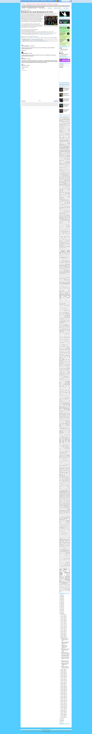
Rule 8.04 (62, 506)
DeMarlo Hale (64, 233)
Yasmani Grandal (61, 587)
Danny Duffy (64, 222)
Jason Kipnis (61, 307)
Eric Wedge (65, 259)
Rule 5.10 (67, 493)
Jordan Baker (66, 337)
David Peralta (65, 230)
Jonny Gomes (61, 337)
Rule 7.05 (65, 500)
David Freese (67, 228)
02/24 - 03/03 (63, 707)
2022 (61, 600)
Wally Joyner (65, 581)
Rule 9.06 (60, 509)
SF (67, 517)
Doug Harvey (63, 244)
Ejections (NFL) (66, 253)
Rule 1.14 (62, 463)
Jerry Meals (61, 318)
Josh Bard (61, 341)
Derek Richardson (66, 235)
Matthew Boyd (61, 393)
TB (59, 540)
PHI (66, 424)
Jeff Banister (65, 310)
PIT (69, 424)
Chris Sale (68, 201)
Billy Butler (60, 157)
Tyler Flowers (64, 568)
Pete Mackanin (61, 434)
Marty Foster (66, 384)
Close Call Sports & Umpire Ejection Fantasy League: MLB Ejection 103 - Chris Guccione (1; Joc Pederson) (63, 55)
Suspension (67, 539)
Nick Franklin (65, 419)
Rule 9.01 (63, 507)
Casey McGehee (66, 191)
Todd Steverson (62, 552)
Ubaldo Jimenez (67, 570)
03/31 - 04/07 (63, 700)
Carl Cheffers (62, 187)
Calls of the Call (61, 186)
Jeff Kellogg (65, 312)
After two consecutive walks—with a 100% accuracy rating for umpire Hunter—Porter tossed (38, 37)
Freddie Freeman (66, 269)
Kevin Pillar (63, 352)
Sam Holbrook (67, 520)
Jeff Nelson (68, 313)
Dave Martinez (67, 225)
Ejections (63, 251)
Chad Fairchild (67, 193)
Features (67, 262)
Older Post (56, 101)
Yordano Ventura (67, 588)
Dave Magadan (62, 225)
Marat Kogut (62, 374)
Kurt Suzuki (64, 356)
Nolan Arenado (67, 422)
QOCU (60, 440)
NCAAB (64, 413)
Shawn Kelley (65, 532)
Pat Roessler (61, 429)
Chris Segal (66, 202)
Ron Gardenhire (67, 455)
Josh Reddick (61, 342)
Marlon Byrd (62, 383)
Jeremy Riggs (67, 316)
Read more (64, 31)
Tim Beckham (68, 546)
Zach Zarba (61, 590)
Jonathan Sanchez (66, 336)
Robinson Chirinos (62, 454)
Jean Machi (68, 309)
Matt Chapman (66, 389)
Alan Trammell (67, 124)
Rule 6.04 (63, 496)
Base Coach (68, 149)
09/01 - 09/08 (63, 669)
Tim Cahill (61, 547)
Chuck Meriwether (62, 204)
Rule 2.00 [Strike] (65, 479)
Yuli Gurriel (61, 589)
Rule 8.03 (68, 505)
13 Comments (33, 39)
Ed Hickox (63, 246)
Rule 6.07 (66, 497)
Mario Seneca (61, 376)
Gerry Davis (68, 277)
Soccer (64, 533)
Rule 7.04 (60, 500)
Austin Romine (67, 145)
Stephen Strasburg (64, 535)
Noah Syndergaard (61, 422)
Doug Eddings (67, 243)
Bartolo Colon (63, 149)
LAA (69, 357)
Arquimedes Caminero (62, 143)
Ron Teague (68, 457)
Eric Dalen (66, 257)
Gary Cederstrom (62, 272)
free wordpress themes (46, 731)
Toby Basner (63, 551)
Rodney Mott (61, 455)
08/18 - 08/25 (63, 672)
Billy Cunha (64, 157)
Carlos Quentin (65, 189)
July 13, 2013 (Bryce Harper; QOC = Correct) (44, 34)
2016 (61, 609)
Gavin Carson (67, 273)
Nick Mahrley (65, 420)
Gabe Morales (66, 271)
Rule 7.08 (68, 501)
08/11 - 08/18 (63, 673)
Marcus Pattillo (61, 375)
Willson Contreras (67, 584)
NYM (69, 414)
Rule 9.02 (67, 507)
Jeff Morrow (63, 313)
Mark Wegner (68, 382)
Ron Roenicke (63, 457)
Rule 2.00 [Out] (67, 475)
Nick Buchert (61, 419)
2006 (61, 721)
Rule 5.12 (65, 494)
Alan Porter (61, 124)
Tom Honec (60, 554)
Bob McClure (63, 161)
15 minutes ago (61, 51)
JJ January (66, 298)
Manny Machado (67, 373)
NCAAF (68, 413)
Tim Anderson (63, 546)
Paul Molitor (65, 430)
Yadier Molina (67, 585)
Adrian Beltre (64, 122)
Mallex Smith (64, 372)
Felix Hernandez (61, 263)
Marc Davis (67, 374)
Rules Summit (66, 510)
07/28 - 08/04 (63, 676)
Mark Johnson (67, 378)
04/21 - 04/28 (63, 696)
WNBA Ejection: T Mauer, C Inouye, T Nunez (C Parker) (65, 650)
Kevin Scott (68, 352)
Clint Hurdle (61, 207)
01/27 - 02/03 (63, 713)
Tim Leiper (68, 547)
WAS (67, 580)
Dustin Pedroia (65, 245)
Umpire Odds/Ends (64, 572)
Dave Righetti (62, 226)
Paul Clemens (65, 429)
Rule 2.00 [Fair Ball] (64, 469)
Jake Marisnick (65, 300)
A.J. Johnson (65, 116)
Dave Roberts (68, 226)
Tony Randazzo (66, 558)
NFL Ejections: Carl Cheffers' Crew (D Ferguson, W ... (64, 646)
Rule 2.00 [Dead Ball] (66, 468)
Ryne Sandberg (67, 516)
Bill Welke (66, 156)
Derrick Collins (67, 236)
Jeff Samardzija (63, 314)
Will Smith (68, 583)
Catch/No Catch (61, 192)
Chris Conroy (61, 199)
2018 (61, 606)
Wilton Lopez (62, 585)
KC (62, 345)
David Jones (67, 229)
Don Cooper (67, 241)
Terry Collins (63, 543)
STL (60, 518)
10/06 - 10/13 (63, 631)
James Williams (61, 305)
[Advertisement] (33, 104)
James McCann (61, 304)
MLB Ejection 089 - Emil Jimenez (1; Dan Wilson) (67, 105)
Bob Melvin (68, 161)
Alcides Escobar (61, 126)
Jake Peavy (63, 301)
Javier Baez (64, 308)
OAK (61, 423)
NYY (61, 415)
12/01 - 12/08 (63, 620)
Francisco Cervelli (61, 268)
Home (40, 100)
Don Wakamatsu (68, 242)
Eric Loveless (61, 259)
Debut (69, 233)
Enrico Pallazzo (67, 256)
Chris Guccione (64, 200)
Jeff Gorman (65, 311)
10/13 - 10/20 (63, 630)
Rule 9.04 (64, 508)
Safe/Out (60, 519)
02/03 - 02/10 (63, 711)
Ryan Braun (61, 513)
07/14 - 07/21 (63, 679)
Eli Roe (66, 254)
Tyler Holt (68, 568)
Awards (65, 146)
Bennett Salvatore (63, 153)
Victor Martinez (61, 579)
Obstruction (66, 423)
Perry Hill (68, 433)
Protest (60, 439)
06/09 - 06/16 (63, 686)
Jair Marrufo (65, 299)
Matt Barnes (66, 387)
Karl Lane (60, 346)
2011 (61, 720)
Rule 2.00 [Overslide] (62, 476)
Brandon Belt (67, 165)
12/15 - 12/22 (63, 617)
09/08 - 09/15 (63, 637)
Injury (61, 295)
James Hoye (61, 303)
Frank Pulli (61, 269)
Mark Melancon (68, 380)
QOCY (66, 440)
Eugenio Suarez (64, 260)
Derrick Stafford (63, 237)
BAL (63, 147)
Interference (68, 297)
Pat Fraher (68, 427)
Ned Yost (66, 415)
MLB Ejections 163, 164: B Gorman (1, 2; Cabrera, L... (65, 658)
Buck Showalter (67, 181)
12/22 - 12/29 (63, 616)
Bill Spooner (62, 156)
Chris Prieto (64, 201)
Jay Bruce (60, 309)
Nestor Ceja (61, 417)
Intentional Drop (61, 297)
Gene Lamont (65, 274)
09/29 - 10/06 (63, 633)
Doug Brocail (62, 243)
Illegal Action (61, 293)
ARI (63, 119)
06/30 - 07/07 (63, 682)
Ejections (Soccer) (61, 254)
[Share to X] (40, 39)
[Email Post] (36, 39)
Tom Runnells (65, 554)
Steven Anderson (64, 537)
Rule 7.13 (65, 503)
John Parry (64, 332)
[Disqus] (39, 57)
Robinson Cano (68, 453)
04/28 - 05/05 (63, 694)
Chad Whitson (63, 194)
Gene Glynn (60, 274)
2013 (61, 613)
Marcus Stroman (67, 375)
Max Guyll (66, 393)
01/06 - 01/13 (63, 717)
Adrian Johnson (65, 123)
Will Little (63, 583)
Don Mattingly (61, 242)
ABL (64, 117)
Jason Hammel (61, 306)
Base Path (62, 150)
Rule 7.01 (68, 498)
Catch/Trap (68, 192)
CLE (61, 185)
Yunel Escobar (66, 589)
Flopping (60, 266)
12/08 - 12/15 (63, 619)
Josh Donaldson (66, 341)
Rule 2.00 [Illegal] (64, 471)
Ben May (68, 152)
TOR (69, 540)
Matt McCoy (65, 391)
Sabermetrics (66, 518)
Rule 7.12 (60, 503)
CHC (64, 184)
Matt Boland (65, 388)
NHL (66, 414)
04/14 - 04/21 (63, 697)
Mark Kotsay (61, 379)
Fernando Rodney (61, 264)
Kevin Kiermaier (65, 351)
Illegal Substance (62, 294)
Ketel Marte (62, 349)
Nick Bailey (67, 418)
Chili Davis (65, 197)
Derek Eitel (67, 234)
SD (61, 517)
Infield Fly (68, 294)
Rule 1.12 (66, 462)
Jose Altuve (61, 339)
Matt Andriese (62, 387)
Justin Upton (65, 344)
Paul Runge (65, 431)
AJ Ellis (62, 118)
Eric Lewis (68, 258)
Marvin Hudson (62, 385)
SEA (64, 517)
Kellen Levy (65, 346)
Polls (67, 437)
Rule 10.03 (63, 464)
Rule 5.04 (60, 491)
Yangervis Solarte (61, 586)
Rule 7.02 (62, 499)
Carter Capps (65, 190)
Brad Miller (62, 164)
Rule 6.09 (63, 498)
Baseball (62, 151)
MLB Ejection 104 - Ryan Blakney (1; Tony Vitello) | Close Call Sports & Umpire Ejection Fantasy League (63, 50)
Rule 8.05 (65, 506)
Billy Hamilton (68, 157)
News (65, 417)
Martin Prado (61, 384)
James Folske (67, 302)
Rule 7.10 (66, 502)
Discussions (68, 240)
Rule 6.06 (62, 497)
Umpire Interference (63, 571)
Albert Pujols (61, 125)
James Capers (62, 302)
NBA (60, 413)
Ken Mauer (68, 347)
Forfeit (69, 266)
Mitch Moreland (65, 411)
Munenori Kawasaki (66, 412)
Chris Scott (61, 202)
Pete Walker (66, 434)
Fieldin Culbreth (67, 264)
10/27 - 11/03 (63, 627)
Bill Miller (68, 155)
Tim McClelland (63, 548)
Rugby (62, 461)
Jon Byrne (66, 334)
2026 (61, 595)
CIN (69, 184)
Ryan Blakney (66, 512)
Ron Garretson (63, 456)
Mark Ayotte (65, 376)
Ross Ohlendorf (65, 459)
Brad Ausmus (67, 163)
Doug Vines (67, 244)
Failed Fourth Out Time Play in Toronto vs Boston (66, 94)
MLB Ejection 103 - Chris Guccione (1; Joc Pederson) (63, 40)
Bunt (60, 183)
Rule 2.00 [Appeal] (62, 465)
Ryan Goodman (67, 513)
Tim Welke (63, 550)
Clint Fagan (66, 206)
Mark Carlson (64, 377)
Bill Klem (65, 155)
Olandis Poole (61, 424)
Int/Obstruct (65, 296)
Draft (60, 245)
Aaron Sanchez (65, 120)
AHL (67, 117)
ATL (65, 119)
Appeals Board (63, 141)
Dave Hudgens (68, 224)
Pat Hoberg (62, 428)
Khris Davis (66, 353)
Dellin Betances (63, 234)
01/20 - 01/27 (63, 714)
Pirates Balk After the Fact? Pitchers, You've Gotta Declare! (63, 33)
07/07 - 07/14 (63, 680)
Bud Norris (67, 182)
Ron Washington (63, 458)
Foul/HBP (66, 267)
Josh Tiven (66, 342)
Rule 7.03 (66, 499)
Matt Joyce (67, 390)
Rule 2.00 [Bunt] (62, 467)
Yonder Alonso (62, 588)
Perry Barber (64, 433)
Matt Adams (64, 386)
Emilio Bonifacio (65, 255)
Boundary (62, 163)
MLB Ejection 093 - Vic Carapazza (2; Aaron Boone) (67, 89)
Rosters (64, 460)
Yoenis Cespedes (68, 587)
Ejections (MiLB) (62, 252)
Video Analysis (67, 579)
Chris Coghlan (67, 198)
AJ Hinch (66, 118)
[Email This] (37, 39)
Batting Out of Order (63, 152)
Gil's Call (62, 278)
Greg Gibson (66, 279)
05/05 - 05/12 (63, 693)
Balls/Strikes (63, 148)
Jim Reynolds (61, 321)
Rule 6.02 (64, 495)
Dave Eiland (63, 224)
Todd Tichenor (67, 552)
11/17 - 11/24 (63, 623)
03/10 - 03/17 (63, 704)
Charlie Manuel (65, 195)
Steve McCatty (65, 536)
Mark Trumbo (62, 382)
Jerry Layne (66, 317)
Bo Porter (65, 159)
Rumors (60, 511)
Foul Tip (61, 267)
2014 (61, 612)
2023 (61, 599)
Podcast (63, 437)
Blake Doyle (61, 158)
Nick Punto (63, 421)
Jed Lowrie (61, 310)
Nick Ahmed (64, 418)
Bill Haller (63, 154)
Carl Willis (66, 187)
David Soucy (65, 232)
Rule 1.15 (66, 463)
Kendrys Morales (62, 348)
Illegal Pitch (66, 293)
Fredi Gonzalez (66, 270)
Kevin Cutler (60, 350)
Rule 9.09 (65, 509)
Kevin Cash (67, 349)
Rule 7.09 (62, 502)
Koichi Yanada (65, 354)
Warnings (64, 582)
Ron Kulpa (68, 456)
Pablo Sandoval (63, 425)
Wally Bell (60, 581)
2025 (61, 596)
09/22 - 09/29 (63, 634)
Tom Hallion (66, 553)
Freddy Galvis (61, 270)
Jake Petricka (68, 301)
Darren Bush (65, 223)
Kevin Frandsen (65, 350)
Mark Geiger (62, 378)
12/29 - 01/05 (63, 614)
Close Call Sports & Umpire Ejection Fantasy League (39, 4)
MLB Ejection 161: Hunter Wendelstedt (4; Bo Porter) (65, 664)
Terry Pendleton (66, 544)
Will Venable (61, 584)
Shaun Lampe (61, 532)
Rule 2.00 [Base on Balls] (65, 466)
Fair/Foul (67, 261)
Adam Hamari (64, 121)
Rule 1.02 (66, 461)
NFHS (60, 414)
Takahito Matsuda (65, 541)
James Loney (67, 303)
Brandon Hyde (61, 167)
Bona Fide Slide (67, 162)
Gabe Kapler (61, 271)
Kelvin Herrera (64, 347)
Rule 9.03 (60, 508)
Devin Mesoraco (65, 238)
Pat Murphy (67, 428)
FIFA (63, 261)
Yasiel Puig (67, 586)
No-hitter (67, 421)
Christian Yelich (66, 203)
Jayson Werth (64, 309)
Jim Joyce (61, 320)
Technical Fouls (61, 542)
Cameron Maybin (67, 186)
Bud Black (62, 182)
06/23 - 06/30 (63, 683)
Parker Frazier (62, 426)
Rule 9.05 (67, 508)
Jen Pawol (67, 314)
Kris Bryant (63, 355)
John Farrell (64, 329)
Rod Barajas (67, 454)
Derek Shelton (61, 236)
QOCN (66, 439)
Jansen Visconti (66, 305)
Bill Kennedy (61, 155)
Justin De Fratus (64, 343)
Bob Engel (65, 160)
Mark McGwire (63, 380)
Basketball (68, 151)
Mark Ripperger (67, 381)
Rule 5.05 (65, 491)
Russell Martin (65, 511)
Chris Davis (66, 199)
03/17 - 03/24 (63, 703)
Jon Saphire (64, 335)
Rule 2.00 (67, 464)
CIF (67, 184)
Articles (68, 143)
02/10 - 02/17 (63, 710)
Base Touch (68, 150)
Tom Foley (62, 553)
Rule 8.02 (63, 505)
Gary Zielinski (63, 273)
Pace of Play (68, 425)
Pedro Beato (65, 432)
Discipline (64, 240)
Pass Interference (67, 426)
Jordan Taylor (61, 338)
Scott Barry (68, 521)
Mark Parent (62, 381)
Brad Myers (67, 164)
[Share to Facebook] (41, 39)
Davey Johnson (63, 227)
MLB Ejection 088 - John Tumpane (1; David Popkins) (67, 99)
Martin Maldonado (67, 383)
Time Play (68, 550)
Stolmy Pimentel (65, 538)
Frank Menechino (68, 268)
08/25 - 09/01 (63, 670)
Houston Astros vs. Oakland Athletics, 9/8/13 (30, 36)
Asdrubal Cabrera (64, 144)
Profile (60, 438)
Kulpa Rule (68, 355)
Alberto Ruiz (67, 125)
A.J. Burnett (60, 116)
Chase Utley (64, 196)
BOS (66, 147)
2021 (61, 602)
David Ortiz (61, 230)
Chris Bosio (63, 198)
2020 (61, 603)
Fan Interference (61, 262)
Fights (62, 265)
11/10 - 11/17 (63, 624)
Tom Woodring (66, 555)
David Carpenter (62, 228)
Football (65, 266)
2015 (61, 610)
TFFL (65, 540)
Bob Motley (62, 162)
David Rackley (64, 231)
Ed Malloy (68, 246)
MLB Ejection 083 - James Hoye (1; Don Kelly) (67, 110)
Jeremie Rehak (66, 315)
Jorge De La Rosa (66, 338)
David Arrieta (68, 227)
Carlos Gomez (65, 188)
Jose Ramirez (64, 340)
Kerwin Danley (67, 348)
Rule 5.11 (60, 494)
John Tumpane (65, 333)
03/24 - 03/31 (63, 701)
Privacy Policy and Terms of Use (46, 729)
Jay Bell (68, 308)
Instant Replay (67, 295)
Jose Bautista (66, 339)
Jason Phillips (65, 307)
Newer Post (23, 101)
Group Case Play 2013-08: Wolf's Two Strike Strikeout (65, 643)
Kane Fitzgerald (67, 345)
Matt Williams (65, 392)
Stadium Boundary (63, 534)
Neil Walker (67, 416)
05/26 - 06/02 (63, 689)
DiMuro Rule (65, 239)
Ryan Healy (60, 514)
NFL (63, 414)
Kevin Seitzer (62, 353)
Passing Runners (62, 427)
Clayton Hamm (68, 204)
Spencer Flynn (68, 533)
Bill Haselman (67, 154)
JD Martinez (62, 298)
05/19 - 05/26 (63, 690)
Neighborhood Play (62, 416)
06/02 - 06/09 (63, 687)
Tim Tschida (65, 549)
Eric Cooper (61, 257)
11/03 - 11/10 (63, 626)
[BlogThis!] (39, 39)
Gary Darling (68, 272)
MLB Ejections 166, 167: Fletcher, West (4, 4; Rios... (65, 639)
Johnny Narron (61, 334)
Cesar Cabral (62, 193)
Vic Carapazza (65, 578)
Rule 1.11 (63, 462)
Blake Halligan (66, 158)
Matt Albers (68, 386)
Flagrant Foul (67, 265)
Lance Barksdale (62, 359)
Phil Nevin (65, 436)
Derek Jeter (60, 235)
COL (64, 185)
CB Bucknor (64, 183)
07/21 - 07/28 (63, 677)
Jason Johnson (67, 306)
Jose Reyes (68, 340)
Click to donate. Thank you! (63, 58)
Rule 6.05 (68, 496)
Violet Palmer (63, 580)
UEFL (60, 569)
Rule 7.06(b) (64, 501)
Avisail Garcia (61, 146)
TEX (62, 540)
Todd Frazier (68, 551)
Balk (69, 147)
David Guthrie (61, 229)
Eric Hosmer (63, 258)
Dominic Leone (62, 241)
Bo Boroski (60, 159)
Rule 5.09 (62, 493)
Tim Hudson (64, 547)
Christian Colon (61, 203)
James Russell (67, 304)
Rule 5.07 (64, 492)
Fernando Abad (67, 263)
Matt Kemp (61, 391)
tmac (69, 590)
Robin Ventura (62, 453)
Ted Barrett (68, 542)
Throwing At (68, 545)
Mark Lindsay (66, 379)
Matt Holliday (63, 390)
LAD (61, 358)
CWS (67, 185)
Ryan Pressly (65, 514)
